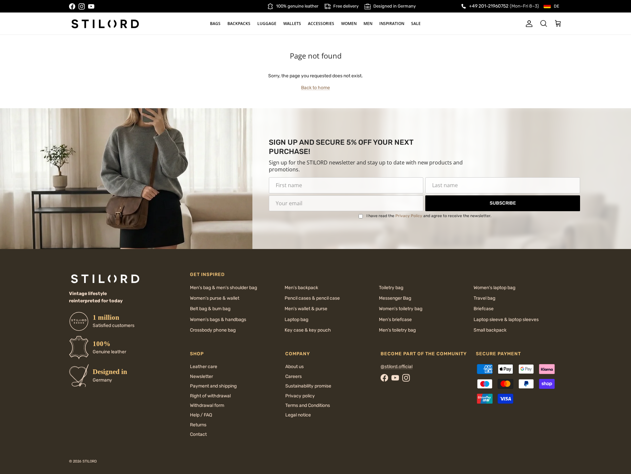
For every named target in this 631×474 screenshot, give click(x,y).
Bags (215, 23)
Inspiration (391, 23)
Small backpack (490, 330)
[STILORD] (105, 24)
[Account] (528, 24)
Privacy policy (300, 396)
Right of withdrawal (210, 396)
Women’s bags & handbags (218, 319)
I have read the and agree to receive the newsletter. (428, 215)
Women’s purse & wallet (214, 298)
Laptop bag (296, 319)
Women (349, 23)
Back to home (315, 87)
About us (294, 366)
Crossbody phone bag (213, 330)
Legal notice (298, 415)
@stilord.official (396, 366)
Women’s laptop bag (494, 287)
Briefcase (484, 309)
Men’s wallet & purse (306, 309)
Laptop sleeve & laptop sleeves (506, 319)
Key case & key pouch (308, 330)
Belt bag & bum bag (210, 309)
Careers (293, 376)
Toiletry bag (391, 287)
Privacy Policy (408, 215)
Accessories (321, 23)
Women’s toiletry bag (400, 309)
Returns (198, 425)
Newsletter (201, 376)
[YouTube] (91, 6)
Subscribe (503, 203)
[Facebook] (72, 6)
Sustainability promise (308, 386)
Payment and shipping (213, 386)
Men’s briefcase (395, 319)
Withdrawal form (207, 405)
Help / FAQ (201, 415)
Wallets (292, 23)
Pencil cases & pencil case (312, 298)
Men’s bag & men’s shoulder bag (223, 287)
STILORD (89, 461)
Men (367, 23)
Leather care (203, 366)
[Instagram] (82, 6)
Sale (416, 23)
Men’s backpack (301, 287)
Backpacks (238, 23)
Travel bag (484, 298)
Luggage (266, 23)
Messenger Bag (395, 298)
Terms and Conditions (307, 405)
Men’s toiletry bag (397, 330)
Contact (198, 434)
